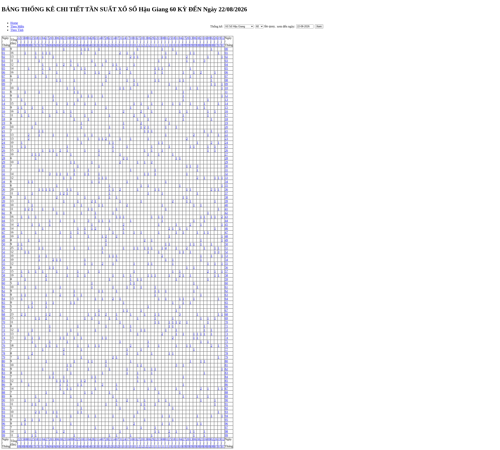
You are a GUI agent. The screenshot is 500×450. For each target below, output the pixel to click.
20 (3, 127)
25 (3, 146)
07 (3, 76)
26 (3, 150)
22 (3, 134)
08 (3, 80)
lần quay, (269, 26)
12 (11, 64)
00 (3, 49)
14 (11, 68)
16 (11, 52)
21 (3, 131)
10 (3, 88)
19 (3, 123)
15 (11, 103)
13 (11, 56)
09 (3, 84)
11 (11, 60)
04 (3, 64)
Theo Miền (17, 26)
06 (3, 72)
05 (3, 68)
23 (3, 138)
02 (3, 56)
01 (3, 52)
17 (3, 115)
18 (3, 119)
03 (3, 60)
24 (3, 142)
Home (14, 23)
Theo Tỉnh (16, 30)
